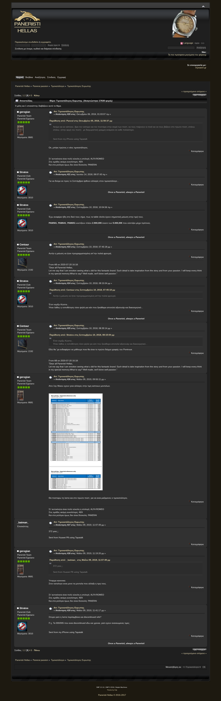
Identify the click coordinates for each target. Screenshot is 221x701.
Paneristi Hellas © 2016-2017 (112, 695)
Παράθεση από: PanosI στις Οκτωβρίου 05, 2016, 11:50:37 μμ (80, 121)
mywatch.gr (200, 67)
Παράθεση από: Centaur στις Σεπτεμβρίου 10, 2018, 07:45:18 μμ (82, 290)
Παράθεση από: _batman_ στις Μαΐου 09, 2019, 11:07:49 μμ (79, 560)
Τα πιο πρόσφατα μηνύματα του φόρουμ (187, 54)
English (197, 43)
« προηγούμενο (188, 91)
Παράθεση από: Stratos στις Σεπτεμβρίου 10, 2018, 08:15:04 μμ (81, 335)
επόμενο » (202, 91)
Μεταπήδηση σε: (174, 667)
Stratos (24, 172)
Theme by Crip (112, 690)
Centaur (24, 244)
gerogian (25, 111)
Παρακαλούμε (21, 42)
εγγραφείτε (46, 42)
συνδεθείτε (33, 42)
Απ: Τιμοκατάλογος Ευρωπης (69, 111)
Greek (202, 43)
